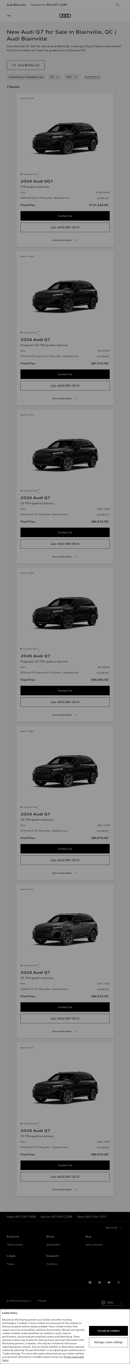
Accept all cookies (109, 1330)
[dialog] (65, 1336)
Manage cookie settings (108, 1342)
